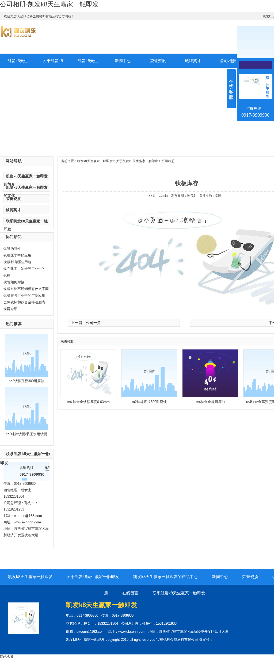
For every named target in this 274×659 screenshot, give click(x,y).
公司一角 (93, 323)
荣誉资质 (158, 60)
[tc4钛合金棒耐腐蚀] (210, 396)
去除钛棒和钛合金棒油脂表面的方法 (26, 302)
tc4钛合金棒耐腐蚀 (210, 402)
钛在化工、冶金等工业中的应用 (26, 269)
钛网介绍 (10, 309)
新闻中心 (123, 60)
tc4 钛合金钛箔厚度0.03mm (88, 402)
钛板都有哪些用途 (17, 262)
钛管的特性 (12, 249)
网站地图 (6, 656)
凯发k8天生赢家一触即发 (17, 63)
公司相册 (168, 161)
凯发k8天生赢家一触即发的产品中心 (88, 63)
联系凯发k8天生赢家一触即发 (179, 593)
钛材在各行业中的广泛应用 (24, 295)
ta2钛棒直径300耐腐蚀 (26, 381)
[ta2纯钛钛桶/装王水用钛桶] (26, 429)
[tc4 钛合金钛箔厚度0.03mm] (88, 396)
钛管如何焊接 (13, 282)
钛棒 (6, 275)
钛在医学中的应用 (17, 255)
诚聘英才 (193, 60)
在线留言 (130, 593)
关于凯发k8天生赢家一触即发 (53, 63)
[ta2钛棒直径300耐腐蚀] (26, 376)
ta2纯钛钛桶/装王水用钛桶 (26, 434)
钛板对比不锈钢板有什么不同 (26, 289)
